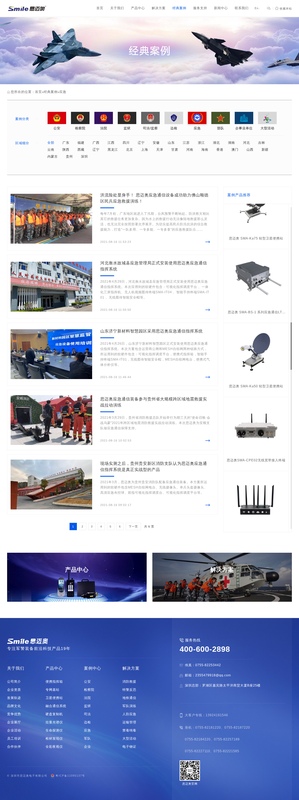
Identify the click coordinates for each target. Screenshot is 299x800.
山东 (171, 142)
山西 (250, 149)
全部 (50, 142)
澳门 (234, 149)
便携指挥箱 (54, 681)
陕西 (65, 149)
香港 (219, 149)
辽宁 (141, 142)
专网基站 (52, 689)
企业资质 (14, 689)
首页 (38, 92)
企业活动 (14, 730)
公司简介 (14, 681)
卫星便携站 (54, 698)
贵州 (69, 156)
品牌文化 (14, 706)
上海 (144, 149)
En (257, 8)
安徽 (156, 142)
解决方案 (131, 668)
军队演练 (129, 706)
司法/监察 (150, 118)
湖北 (216, 142)
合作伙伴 (14, 746)
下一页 (133, 526)
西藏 (80, 149)
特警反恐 (129, 689)
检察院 (80, 118)
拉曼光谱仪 (54, 722)
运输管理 (129, 722)
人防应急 (129, 714)
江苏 (186, 142)
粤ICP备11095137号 (70, 775)
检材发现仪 (54, 738)
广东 (65, 142)
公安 (56, 118)
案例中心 (92, 668)
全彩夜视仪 (54, 746)
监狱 (127, 118)
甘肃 (174, 149)
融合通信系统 (56, 706)
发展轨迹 (14, 698)
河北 (246, 142)
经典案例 (51, 92)
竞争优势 (14, 714)
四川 (126, 142)
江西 (111, 142)
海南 (204, 149)
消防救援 (129, 681)
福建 (80, 142)
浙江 (201, 142)
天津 (159, 149)
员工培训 (14, 738)
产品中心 (54, 668)
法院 (103, 118)
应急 (62, 92)
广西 (96, 142)
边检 (173, 118)
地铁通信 (129, 698)
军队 (87, 738)
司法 (87, 714)
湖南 (231, 142)
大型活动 (267, 118)
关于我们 (15, 668)
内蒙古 (52, 156)
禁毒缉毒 (129, 730)
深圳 (84, 156)
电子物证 (129, 746)
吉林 (261, 142)
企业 (87, 746)
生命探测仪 (54, 730)
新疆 (265, 149)
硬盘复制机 (54, 714)
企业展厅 (14, 722)
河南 (189, 149)
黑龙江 (113, 149)
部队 (220, 118)
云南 (50, 149)
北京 (129, 149)
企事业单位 (244, 118)
